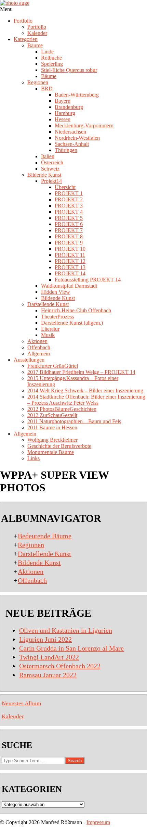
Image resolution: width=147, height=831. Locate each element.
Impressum (98, 822)
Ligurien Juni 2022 (45, 639)
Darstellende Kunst (44, 553)
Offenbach (32, 580)
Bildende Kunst (39, 562)
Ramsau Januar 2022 (48, 675)
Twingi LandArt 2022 (49, 657)
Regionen (31, 545)
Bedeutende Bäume (44, 536)
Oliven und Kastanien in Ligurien (65, 630)
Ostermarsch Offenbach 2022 (60, 666)
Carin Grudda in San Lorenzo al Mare (71, 648)
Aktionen (30, 571)
